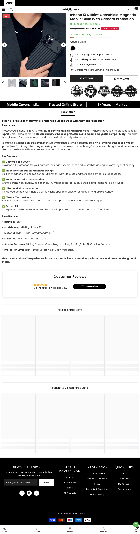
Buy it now (121, 79)
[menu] (3, 9)
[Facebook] (22, 493)
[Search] (11, 9)
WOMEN (9, 3)
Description (68, 112)
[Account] (128, 9)
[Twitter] (36, 493)
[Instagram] (29, 493)
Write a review (89, 286)
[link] (18, 365)
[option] (34, 45)
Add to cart (86, 78)
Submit (47, 482)
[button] (4, 44)
